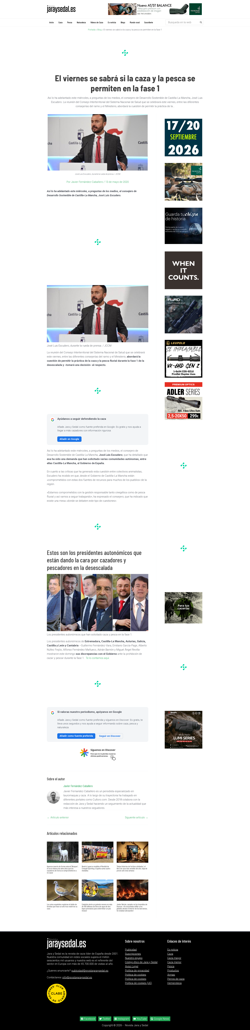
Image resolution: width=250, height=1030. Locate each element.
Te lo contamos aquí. (98, 657)
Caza (170, 953)
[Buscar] (201, 22)
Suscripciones (133, 953)
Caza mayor (174, 958)
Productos (173, 970)
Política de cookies (135, 978)
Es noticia (172, 949)
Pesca (170, 966)
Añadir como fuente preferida (76, 735)
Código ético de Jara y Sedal (141, 962)
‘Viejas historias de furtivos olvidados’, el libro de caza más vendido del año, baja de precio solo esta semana (132, 868)
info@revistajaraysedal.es (77, 977)
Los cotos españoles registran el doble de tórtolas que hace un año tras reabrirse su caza (62, 906)
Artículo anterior (58, 817)
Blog (99, 29)
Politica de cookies (135, 974)
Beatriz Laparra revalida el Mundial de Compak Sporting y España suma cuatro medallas (96, 868)
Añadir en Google (69, 438)
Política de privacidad (137, 970)
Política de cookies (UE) (138, 983)
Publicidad (131, 949)
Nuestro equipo (133, 958)
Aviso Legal (131, 966)
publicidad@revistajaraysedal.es (89, 970)
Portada (91, 29)
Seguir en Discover (109, 735)
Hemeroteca (174, 983)
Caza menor (174, 962)
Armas (171, 974)
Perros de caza (176, 978)
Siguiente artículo (136, 817)
